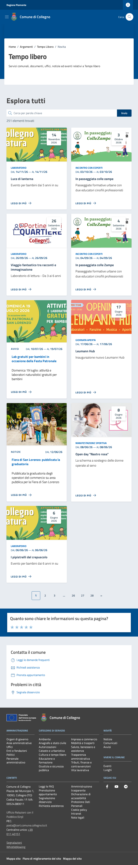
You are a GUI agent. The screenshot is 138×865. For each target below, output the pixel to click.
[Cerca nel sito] (129, 17)
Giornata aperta (85, 340)
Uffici (9, 747)
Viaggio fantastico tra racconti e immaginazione (33, 267)
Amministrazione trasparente (81, 788)
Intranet (76, 813)
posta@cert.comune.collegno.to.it (26, 825)
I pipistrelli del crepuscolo (29, 557)
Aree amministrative (19, 743)
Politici (10, 754)
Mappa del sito (72, 858)
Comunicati (110, 743)
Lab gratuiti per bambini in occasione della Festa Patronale (34, 359)
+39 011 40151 (19, 831)
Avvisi (107, 747)
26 (73, 595)
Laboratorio (18, 168)
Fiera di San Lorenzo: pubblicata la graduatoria (36, 462)
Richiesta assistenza (51, 806)
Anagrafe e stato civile (52, 743)
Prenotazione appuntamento (48, 792)
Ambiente (45, 739)
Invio (124, 113)
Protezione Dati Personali (80, 804)
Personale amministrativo (15, 760)
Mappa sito (13, 858)
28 (92, 595)
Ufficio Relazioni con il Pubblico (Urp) (19, 814)
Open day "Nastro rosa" (92, 454)
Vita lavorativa (80, 770)
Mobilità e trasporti (83, 743)
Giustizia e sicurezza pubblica (51, 768)
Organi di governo (17, 739)
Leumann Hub (85, 351)
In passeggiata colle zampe (94, 179)
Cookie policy (79, 810)
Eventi (107, 766)
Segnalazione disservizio (47, 800)
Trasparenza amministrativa (80, 756)
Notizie (108, 739)
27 (82, 595)
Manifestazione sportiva (91, 443)
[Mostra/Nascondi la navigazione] (7, 17)
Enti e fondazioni (16, 751)
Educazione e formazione (47, 760)
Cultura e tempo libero (52, 754)
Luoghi (108, 770)
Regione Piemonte (16, 5)
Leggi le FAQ (46, 786)
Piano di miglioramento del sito (42, 858)
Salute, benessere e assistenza (83, 749)
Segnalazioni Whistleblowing (15, 844)
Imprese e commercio (84, 739)
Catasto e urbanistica (52, 751)
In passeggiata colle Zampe (94, 265)
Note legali (77, 817)
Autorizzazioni (47, 747)
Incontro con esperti (89, 168)
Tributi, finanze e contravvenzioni (81, 764)
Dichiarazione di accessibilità (81, 796)
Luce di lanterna (22, 179)
